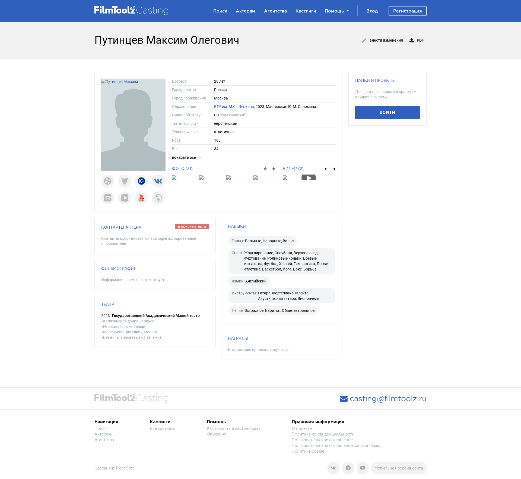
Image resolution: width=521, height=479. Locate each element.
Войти (387, 112)
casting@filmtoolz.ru (387, 398)
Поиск (220, 10)
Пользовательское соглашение (322, 440)
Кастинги (306, 10)
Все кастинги (162, 428)
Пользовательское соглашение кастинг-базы (336, 445)
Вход (372, 10)
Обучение (216, 434)
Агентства (275, 10)
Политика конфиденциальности (323, 434)
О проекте (302, 428)
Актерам (245, 10)
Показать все (184, 157)
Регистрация (407, 10)
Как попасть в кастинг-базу (233, 428)
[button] (265, 169)
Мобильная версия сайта (398, 468)
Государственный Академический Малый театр (156, 315)
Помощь (334, 10)
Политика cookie (308, 451)
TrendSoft (124, 468)
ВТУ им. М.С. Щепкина (234, 106)
